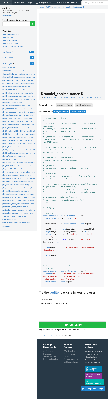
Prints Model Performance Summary (27, 207)
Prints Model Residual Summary (23, 210)
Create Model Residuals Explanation (20, 99)
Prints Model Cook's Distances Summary (29, 197)
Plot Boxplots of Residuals (19, 178)
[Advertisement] (86, 52)
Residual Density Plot (17, 181)
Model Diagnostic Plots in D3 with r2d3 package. (22, 118)
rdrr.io (6, 2)
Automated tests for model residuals (20, 74)
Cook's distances (16, 86)
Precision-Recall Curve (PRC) (15, 185)
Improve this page (95, 389)
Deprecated (8, 68)
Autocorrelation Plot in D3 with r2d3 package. (26, 124)
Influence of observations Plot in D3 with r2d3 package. (29, 128)
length (48, 232)
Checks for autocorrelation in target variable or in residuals (34, 77)
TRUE (86, 232)
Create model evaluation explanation (21, 90)
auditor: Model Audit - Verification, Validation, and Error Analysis (73, 97)
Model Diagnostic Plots (12, 102)
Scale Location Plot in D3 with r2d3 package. (25, 153)
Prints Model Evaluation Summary (25, 200)
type (69, 218)
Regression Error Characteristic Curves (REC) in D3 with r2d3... (28, 140)
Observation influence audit (13, 46)
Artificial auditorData (14, 71)
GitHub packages (71, 362)
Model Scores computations (14, 216)
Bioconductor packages (69, 355)
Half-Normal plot (14, 156)
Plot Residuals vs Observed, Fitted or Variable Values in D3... (29, 143)
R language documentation (49, 355)
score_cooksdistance (74, 224)
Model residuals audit (10, 43)
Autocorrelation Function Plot (16, 105)
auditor (55, 292)
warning (48, 274)
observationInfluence (64, 105)
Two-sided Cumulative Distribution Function (22, 194)
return (48, 255)
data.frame (60, 229)
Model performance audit (12, 40)
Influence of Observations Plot (20, 112)
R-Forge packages (71, 359)
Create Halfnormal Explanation (19, 93)
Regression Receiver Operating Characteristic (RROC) (24, 188)
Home (41, 7)
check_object (51, 218)
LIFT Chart (9, 159)
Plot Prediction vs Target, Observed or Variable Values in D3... (30, 137)
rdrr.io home (48, 351)
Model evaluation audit (11, 34)
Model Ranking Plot (13, 169)
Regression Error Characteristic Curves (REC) (20, 172)
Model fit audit (8, 37)
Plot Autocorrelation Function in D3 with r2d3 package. (26, 121)
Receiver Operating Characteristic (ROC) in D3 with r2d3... (26, 147)
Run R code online (50, 359)
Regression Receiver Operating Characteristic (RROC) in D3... (28, 150)
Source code (7, 58)
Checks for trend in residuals (20, 83)
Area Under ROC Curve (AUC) (16, 222)
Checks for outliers (17, 80)
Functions (6, 52)
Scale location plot (15, 191)
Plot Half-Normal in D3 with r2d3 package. (24, 131)
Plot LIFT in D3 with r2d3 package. (18, 134)
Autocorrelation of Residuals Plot (21, 109)
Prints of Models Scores (17, 213)
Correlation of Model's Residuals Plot (21, 115)
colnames (49, 234)
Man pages (7, 64)
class (47, 247)
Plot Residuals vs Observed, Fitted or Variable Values (25, 175)
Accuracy (9, 219)
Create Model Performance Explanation (23, 96)
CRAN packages (70, 351)
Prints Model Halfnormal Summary (25, 204)
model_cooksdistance (83, 105)
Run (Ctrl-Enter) (72, 325)
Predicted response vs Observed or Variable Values (25, 166)
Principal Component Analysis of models (19, 162)
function (71, 216)
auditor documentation (46, 336)
